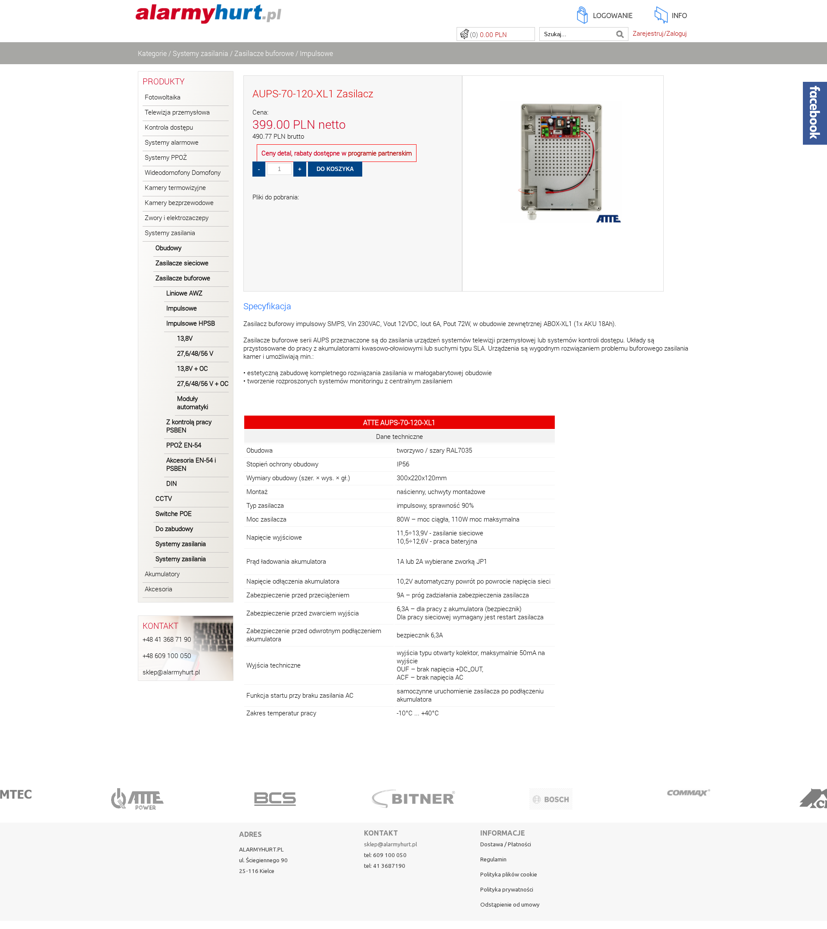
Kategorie (152, 53)
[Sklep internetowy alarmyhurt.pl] (208, 18)
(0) (488, 35)
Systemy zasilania (200, 53)
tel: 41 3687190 (384, 866)
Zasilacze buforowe (264, 53)
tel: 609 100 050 (385, 855)
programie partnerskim (380, 153)
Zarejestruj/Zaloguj (660, 33)
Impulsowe (316, 53)
